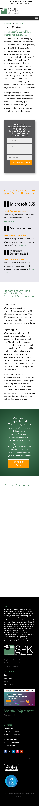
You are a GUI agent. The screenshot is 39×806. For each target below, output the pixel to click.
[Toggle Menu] (36, 18)
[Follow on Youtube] (21, 751)
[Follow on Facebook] (5, 751)
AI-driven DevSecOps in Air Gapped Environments (17, 548)
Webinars (7, 681)
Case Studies (8, 678)
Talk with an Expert (21, 163)
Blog (5, 675)
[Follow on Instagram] (17, 751)
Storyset (21, 660)
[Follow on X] (9, 751)
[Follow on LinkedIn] (13, 751)
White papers (8, 684)
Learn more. (9, 221)
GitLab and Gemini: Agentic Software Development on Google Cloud (17, 515)
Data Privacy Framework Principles (15, 663)
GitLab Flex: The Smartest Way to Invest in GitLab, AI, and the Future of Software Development (19, 580)
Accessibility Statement (11, 666)
